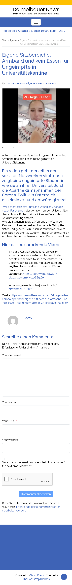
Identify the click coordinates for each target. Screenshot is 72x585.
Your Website (10, 439)
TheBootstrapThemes (36, 579)
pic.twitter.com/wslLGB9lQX (26, 277)
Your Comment (11, 355)
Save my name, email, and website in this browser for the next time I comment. (34, 464)
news (41, 83)
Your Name (9, 402)
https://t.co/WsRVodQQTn (40, 273)
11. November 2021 (15, 83)
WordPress (37, 575)
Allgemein (31, 83)
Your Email (8, 421)
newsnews (50, 83)
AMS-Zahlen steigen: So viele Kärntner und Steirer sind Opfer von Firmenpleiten (34, 31)
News (28, 317)
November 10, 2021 (20, 289)
